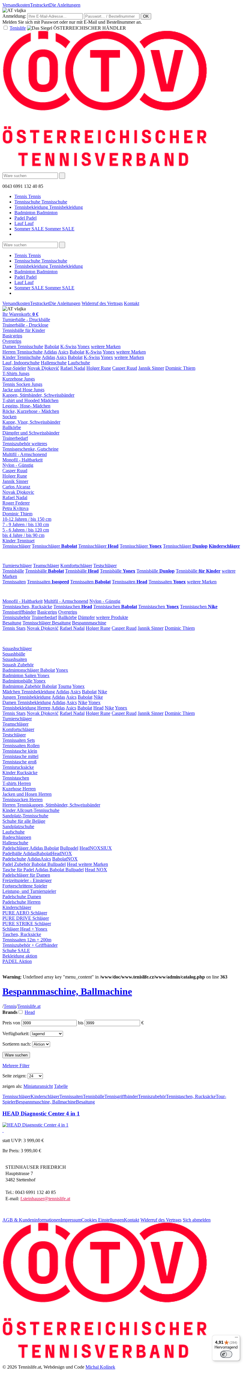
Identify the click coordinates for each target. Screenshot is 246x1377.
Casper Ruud (124, 368)
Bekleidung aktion (19, 955)
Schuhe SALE (16, 950)
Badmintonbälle (17, 680)
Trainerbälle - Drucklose (25, 324)
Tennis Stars (14, 628)
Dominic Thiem (180, 368)
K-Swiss (68, 346)
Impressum (71, 1219)
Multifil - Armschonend (24, 454)
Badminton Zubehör (22, 686)
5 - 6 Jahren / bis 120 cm (25, 529)
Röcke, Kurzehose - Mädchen (30, 411)
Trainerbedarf (15, 438)
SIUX (106, 848)
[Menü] (236, 1338)
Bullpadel (69, 848)
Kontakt (131, 303)
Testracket (39, 4)
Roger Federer (16, 502)
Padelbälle (12, 853)
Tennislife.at (28, 1006)
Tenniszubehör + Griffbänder (30, 945)
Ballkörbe (11, 427)
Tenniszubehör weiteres (24, 443)
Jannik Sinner (151, 368)
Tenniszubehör (16, 617)
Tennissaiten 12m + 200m (26, 939)
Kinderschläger (16, 907)
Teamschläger (46, 565)
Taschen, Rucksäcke (21, 934)
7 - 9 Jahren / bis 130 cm (25, 524)
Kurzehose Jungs (18, 378)
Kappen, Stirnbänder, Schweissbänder (38, 395)
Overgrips (11, 341)
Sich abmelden (197, 1219)
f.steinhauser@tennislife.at (45, 1198)
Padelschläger (15, 848)
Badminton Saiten (19, 675)
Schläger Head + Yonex (24, 928)
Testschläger (105, 565)
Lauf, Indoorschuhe (21, 362)
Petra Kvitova (15, 508)
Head (98, 707)
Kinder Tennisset (18, 540)
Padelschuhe (14, 858)
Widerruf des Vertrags (102, 303)
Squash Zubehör (18, 664)
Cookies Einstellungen (102, 1219)
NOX (95, 848)
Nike (102, 691)
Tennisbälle (13, 570)
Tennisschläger (16, 546)
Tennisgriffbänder (19, 611)
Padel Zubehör (17, 864)
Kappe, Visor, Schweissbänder (31, 422)
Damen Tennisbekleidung (26, 702)
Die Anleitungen (64, 4)
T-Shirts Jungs (15, 373)
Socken (9, 416)
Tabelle (61, 1086)
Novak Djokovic (18, 492)
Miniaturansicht (38, 1086)
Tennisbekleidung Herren (26, 707)
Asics (63, 351)
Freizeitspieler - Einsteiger (27, 880)
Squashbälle (13, 653)
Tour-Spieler (14, 368)
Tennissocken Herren (22, 799)
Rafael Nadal (72, 368)
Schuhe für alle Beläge (23, 821)
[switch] (226, 1354)
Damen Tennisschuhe (22, 346)
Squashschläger (17, 648)
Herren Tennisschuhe (22, 351)
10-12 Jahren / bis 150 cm (26, 519)
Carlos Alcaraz (16, 486)
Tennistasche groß (19, 761)
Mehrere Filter (15, 1065)
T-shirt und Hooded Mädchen (30, 400)
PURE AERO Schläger (24, 912)
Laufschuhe (79, 362)
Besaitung (11, 622)
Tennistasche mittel (20, 756)
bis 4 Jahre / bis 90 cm (23, 535)
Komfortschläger (76, 565)
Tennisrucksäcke (18, 767)
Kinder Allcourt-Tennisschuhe (30, 810)
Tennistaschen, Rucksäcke (27, 606)
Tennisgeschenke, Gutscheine (30, 449)
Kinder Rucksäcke (20, 772)
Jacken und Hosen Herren (27, 794)
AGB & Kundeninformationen (31, 1219)
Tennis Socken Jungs (22, 384)
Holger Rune (98, 368)
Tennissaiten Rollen (21, 745)
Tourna (64, 686)
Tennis (10, 1006)
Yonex (83, 346)
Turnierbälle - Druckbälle (26, 319)
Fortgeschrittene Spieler (24, 885)
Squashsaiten (14, 659)
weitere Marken (106, 346)
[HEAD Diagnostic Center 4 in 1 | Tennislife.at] (35, 1124)
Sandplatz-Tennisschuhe (25, 815)
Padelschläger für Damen (26, 875)
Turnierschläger (17, 565)
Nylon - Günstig (17, 465)
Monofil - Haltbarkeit (22, 459)
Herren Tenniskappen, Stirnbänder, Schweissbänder (51, 804)
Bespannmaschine (89, 622)
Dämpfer (86, 617)
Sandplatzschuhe (18, 826)
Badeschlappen (16, 837)
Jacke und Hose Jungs (23, 389)
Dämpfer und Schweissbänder (30, 432)
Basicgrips (12, 335)
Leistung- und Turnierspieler (29, 891)
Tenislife (18, 28)
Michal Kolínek (100, 1367)
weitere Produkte (112, 617)
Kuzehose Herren (19, 788)
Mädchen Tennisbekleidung (28, 691)
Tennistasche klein (19, 751)
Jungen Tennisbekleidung (26, 697)
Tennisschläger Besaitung (46, 622)
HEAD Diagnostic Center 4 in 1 (41, 1113)
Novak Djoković (43, 368)
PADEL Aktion (17, 961)
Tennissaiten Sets (18, 740)
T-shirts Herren (16, 783)
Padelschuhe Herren (21, 902)
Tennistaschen (72, 606)
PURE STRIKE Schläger (26, 923)
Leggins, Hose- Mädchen (26, 405)
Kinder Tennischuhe (21, 357)
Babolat (51, 346)
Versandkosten (16, 4)
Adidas (50, 351)
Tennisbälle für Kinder (23, 330)
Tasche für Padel (18, 869)
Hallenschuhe (54, 362)
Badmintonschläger (21, 670)
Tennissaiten (14, 581)
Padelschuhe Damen (21, 896)
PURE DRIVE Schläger (25, 918)
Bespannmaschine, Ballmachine (67, 991)
